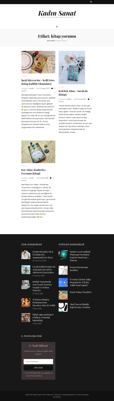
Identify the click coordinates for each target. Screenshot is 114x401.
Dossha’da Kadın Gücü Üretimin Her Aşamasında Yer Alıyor (43, 254)
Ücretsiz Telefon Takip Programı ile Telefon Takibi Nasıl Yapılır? (80, 282)
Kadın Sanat (57, 12)
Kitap (24, 76)
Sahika (31, 88)
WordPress (57, 397)
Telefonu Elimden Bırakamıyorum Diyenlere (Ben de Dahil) (44, 302)
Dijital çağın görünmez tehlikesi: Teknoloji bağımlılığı (43, 317)
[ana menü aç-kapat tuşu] (57, 26)
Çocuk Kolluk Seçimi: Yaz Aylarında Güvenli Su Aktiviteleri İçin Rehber (44, 269)
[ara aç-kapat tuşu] (91, 2)
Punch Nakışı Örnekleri (80, 292)
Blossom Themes (76, 395)
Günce (24, 166)
